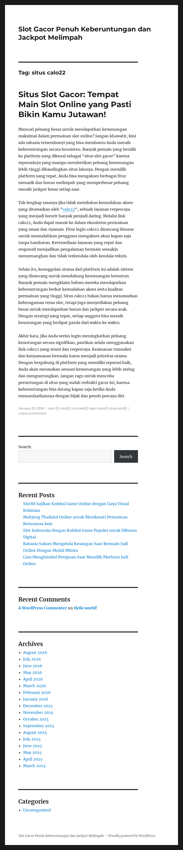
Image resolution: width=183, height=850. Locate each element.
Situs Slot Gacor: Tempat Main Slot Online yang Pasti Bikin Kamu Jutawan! (74, 104)
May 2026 (32, 672)
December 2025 (38, 705)
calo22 (69, 209)
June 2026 (32, 665)
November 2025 (38, 712)
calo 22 (53, 408)
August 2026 (35, 652)
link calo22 (79, 408)
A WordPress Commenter (42, 608)
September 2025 (38, 725)
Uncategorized (37, 810)
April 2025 (33, 759)
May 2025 (32, 752)
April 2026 (33, 679)
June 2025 (32, 745)
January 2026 (35, 699)
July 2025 (32, 739)
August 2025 (35, 732)
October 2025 (36, 719)
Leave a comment (32, 413)
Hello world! (85, 608)
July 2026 (32, 659)
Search (24, 446)
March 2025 (34, 765)
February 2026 (37, 692)
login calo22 (98, 408)
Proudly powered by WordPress (131, 836)
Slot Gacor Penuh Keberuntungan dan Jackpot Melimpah (61, 836)
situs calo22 (118, 408)
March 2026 (34, 685)
